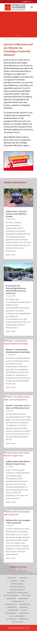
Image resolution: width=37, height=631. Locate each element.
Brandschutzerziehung (17, 593)
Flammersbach (17, 601)
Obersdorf (12, 607)
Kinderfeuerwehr (17, 590)
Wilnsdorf (24, 613)
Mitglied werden (11, 595)
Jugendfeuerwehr (17, 587)
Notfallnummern (17, 616)
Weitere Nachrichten (18, 567)
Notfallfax (11, 619)
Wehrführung (17, 584)
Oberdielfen (25, 604)
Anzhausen (11, 598)
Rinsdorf (23, 607)
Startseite (11, 578)
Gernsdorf (23, 598)
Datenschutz (17, 622)
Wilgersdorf (11, 613)
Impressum (23, 619)
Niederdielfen (11, 604)
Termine (13, 581)
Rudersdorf (13, 610)
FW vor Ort (26, 595)
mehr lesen (11, 255)
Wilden (24, 610)
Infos (22, 581)
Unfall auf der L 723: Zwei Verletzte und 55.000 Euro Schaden (16, 214)
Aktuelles (23, 578)
